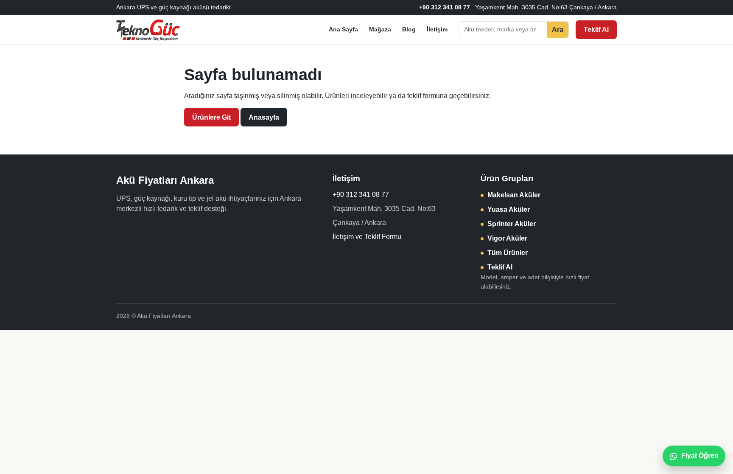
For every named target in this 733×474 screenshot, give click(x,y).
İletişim (437, 29)
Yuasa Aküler (508, 209)
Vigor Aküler (507, 238)
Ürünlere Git (211, 117)
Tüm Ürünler (507, 252)
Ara (557, 29)
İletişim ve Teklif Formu (367, 236)
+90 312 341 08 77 (444, 7)
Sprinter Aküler (511, 223)
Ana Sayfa (343, 29)
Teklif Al (596, 29)
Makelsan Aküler (513, 195)
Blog (409, 29)
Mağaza (380, 29)
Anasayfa (264, 117)
